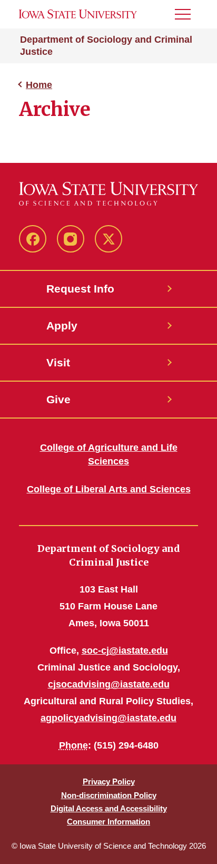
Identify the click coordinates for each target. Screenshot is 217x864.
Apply (61, 325)
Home (39, 85)
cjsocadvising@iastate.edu (109, 684)
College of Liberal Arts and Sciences (109, 489)
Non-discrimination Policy (108, 795)
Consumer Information (108, 821)
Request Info (80, 289)
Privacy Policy (109, 781)
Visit (58, 362)
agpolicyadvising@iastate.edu (108, 718)
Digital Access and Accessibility (109, 808)
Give (58, 399)
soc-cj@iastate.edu (125, 650)
